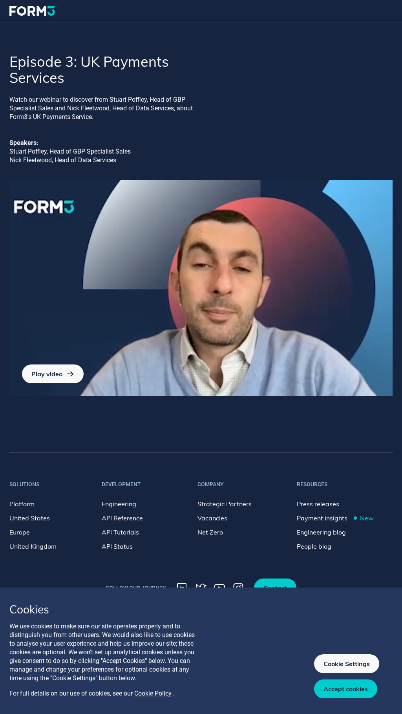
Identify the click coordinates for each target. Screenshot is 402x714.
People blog (314, 546)
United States (29, 518)
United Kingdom (33, 546)
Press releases (318, 504)
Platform (22, 504)
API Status (117, 546)
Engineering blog (321, 532)
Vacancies (212, 518)
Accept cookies (345, 689)
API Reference (122, 518)
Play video (46, 374)
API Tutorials (120, 532)
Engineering (119, 504)
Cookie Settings (346, 664)
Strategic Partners (224, 504)
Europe (19, 532)
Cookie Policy (153, 693)
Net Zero (210, 532)
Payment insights (335, 518)
